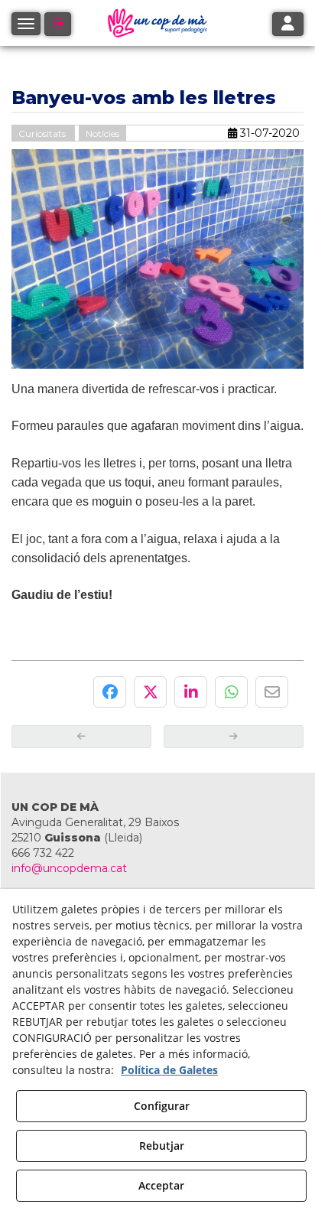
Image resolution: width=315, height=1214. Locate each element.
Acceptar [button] (161, 1185)
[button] (57, 24)
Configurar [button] (162, 1105)
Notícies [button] (102, 133)
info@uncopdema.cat (69, 868)
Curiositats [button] (43, 133)
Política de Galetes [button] (169, 1070)
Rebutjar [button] (161, 1145)
